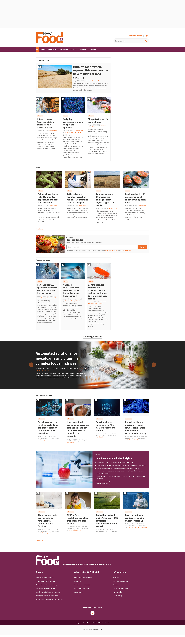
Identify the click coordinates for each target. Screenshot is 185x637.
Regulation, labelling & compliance (48, 592)
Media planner (79, 581)
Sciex (99, 533)
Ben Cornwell (83, 205)
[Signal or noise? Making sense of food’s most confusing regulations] (91, 385)
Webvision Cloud (97, 629)
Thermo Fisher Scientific (95, 303)
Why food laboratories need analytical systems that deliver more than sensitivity (72, 290)
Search (146, 40)
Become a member (135, 36)
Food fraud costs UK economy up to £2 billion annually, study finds (135, 198)
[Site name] (49, 43)
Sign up (142, 247)
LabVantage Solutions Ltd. (47, 298)
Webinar (41, 419)
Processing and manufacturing (46, 585)
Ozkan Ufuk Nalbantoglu (73, 132)
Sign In (147, 36)
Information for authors (82, 588)
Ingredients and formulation (45, 581)
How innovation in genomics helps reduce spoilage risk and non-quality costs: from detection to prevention (78, 429)
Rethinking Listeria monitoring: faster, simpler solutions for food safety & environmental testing (135, 427)
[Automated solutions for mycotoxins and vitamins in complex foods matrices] (93, 385)
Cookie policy (117, 596)
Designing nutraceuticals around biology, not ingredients (73, 123)
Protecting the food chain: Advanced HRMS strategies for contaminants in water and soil (107, 520)
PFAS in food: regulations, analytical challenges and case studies (77, 519)
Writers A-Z (90, 623)
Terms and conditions (120, 588)
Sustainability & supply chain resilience (49, 599)
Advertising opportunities (83, 577)
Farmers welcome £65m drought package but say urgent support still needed (105, 199)
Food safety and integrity (44, 577)
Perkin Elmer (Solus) (131, 440)
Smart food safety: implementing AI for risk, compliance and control (105, 426)
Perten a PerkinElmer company (137, 527)
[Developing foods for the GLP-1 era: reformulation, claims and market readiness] (97, 385)
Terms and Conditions (111, 250)
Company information (120, 581)
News (40, 191)
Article (65, 116)
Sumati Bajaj (53, 130)
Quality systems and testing (46, 588)
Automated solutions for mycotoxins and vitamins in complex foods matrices (59, 358)
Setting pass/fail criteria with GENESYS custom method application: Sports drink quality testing (97, 291)
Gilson (81, 368)
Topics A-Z (80, 623)
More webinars (40, 540)
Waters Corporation (46, 533)
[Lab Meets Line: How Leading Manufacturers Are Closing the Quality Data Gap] (89, 385)
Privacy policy (118, 592)
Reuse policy (78, 592)
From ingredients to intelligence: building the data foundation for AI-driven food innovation (48, 427)
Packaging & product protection (47, 596)
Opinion (40, 116)
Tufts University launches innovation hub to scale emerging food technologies (77, 198)
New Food (53, 205)
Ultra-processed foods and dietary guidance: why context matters (45, 123)
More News (39, 229)
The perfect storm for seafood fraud (98, 120)
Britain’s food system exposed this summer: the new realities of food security (90, 72)
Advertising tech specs (82, 585)
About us (116, 577)
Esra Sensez (79, 130)
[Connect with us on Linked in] (92, 613)
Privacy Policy (127, 250)
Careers (115, 585)
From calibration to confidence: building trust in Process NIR (134, 517)
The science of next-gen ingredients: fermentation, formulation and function (47, 520)
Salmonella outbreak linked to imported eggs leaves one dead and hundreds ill (48, 198)
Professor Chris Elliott (92, 81)
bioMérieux (70, 442)
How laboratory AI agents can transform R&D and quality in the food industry (47, 289)
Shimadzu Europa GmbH (72, 301)
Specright (43, 440)
